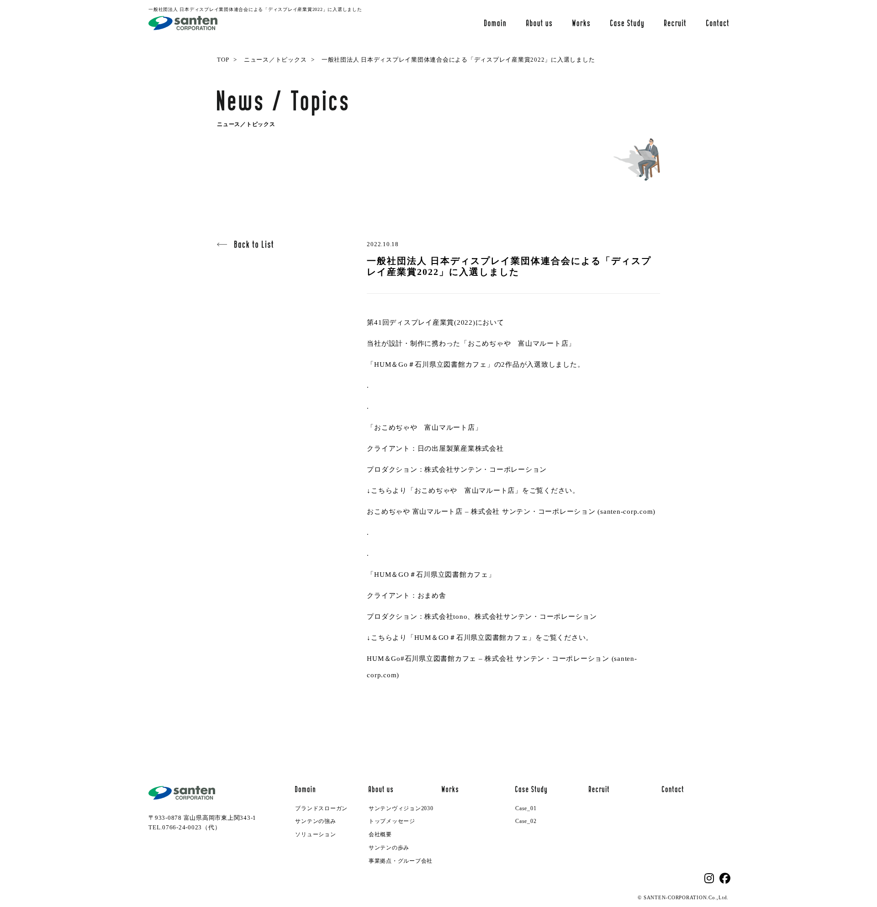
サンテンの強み (315, 821)
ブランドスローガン (321, 808)
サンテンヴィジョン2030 (401, 808)
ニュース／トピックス (275, 59)
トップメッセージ (392, 821)
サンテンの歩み (389, 847)
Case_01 (525, 808)
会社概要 (380, 834)
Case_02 (525, 821)
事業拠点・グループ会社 (401, 861)
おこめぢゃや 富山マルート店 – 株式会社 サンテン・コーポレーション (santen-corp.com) (511, 511)
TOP (223, 59)
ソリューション (315, 834)
